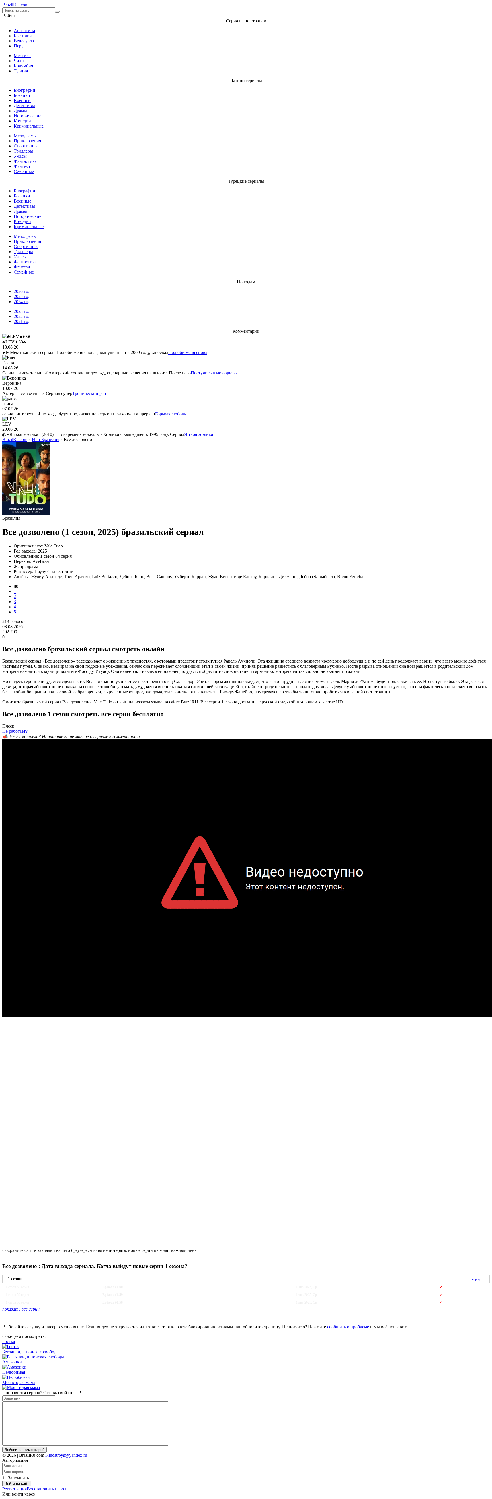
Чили (19, 60)
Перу (19, 45)
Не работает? (15, 731)
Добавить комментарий (24, 1450)
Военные (22, 100)
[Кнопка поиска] (57, 12)
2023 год (22, 311)
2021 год (22, 321)
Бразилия (23, 35)
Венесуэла (24, 40)
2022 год (22, 316)
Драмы (20, 110)
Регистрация (14, 1488)
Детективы (24, 105)
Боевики (22, 95)
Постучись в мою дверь (214, 372)
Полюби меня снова (187, 352)
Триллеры (23, 151)
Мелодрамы (25, 135)
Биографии (24, 90)
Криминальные (29, 126)
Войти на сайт (17, 1483)
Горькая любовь (170, 413)
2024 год (22, 301)
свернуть (477, 1279)
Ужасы (20, 156)
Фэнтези (22, 166)
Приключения (27, 140)
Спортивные (26, 145)
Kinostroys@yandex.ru (66, 1455)
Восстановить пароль (47, 1488)
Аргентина (24, 30)
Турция (21, 70)
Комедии (22, 120)
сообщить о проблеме (348, 1326)
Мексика (22, 55)
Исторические (27, 115)
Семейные (24, 171)
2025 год (22, 296)
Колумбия (23, 65)
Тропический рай (89, 393)
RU (15, 4)
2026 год (22, 291)
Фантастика (25, 161)
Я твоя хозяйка (198, 434)
